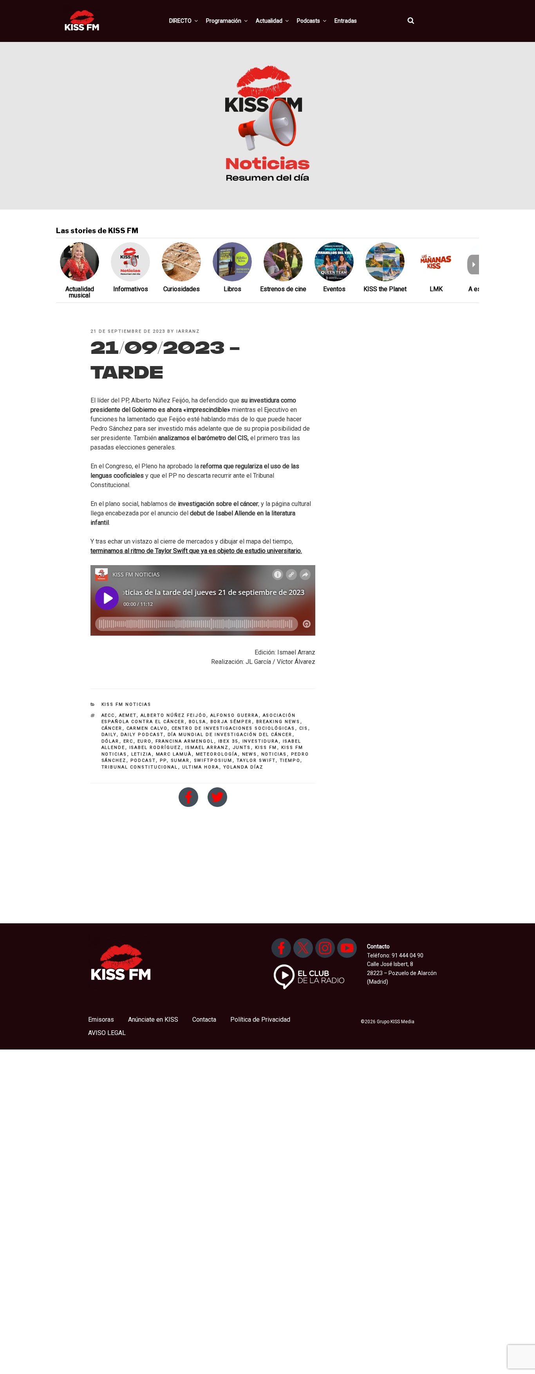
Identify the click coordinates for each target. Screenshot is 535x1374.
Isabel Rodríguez (155, 747)
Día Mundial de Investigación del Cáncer (230, 734)
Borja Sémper (231, 721)
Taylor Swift (256, 760)
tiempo (290, 760)
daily (109, 734)
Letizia (141, 754)
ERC (128, 741)
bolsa (197, 721)
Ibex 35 (228, 741)
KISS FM (266, 747)
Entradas (345, 21)
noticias (274, 754)
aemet (128, 715)
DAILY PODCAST (142, 734)
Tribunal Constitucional (139, 767)
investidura (260, 741)
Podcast (143, 760)
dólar (110, 741)
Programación (223, 21)
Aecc (108, 715)
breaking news (278, 721)
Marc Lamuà (174, 754)
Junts (242, 747)
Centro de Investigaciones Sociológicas (233, 728)
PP (163, 760)
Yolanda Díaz (243, 767)
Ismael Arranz (207, 747)
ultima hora (200, 767)
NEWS (249, 754)
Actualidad (269, 21)
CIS (303, 728)
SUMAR (180, 760)
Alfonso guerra (234, 715)
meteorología (217, 754)
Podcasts (308, 21)
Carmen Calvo (147, 728)
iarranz (188, 331)
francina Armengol (184, 741)
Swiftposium (213, 760)
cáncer (112, 728)
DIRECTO (180, 21)
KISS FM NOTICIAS (126, 704)
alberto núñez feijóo (173, 715)
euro (144, 741)
